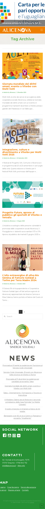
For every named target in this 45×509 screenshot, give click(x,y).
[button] (41, 30)
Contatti (25, 490)
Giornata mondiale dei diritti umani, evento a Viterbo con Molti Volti (19, 86)
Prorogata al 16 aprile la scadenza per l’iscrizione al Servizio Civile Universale (22, 366)
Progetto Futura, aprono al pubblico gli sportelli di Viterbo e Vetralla (22, 215)
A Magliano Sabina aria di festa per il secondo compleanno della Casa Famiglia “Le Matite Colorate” (22, 402)
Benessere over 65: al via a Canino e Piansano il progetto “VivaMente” (22, 417)
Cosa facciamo (13, 487)
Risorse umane (14, 490)
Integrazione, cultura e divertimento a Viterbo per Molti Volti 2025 (21, 152)
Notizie (6, 92)
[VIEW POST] (22, 66)
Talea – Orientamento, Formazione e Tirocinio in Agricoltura (22, 394)
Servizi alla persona (28, 487)
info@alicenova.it (9, 466)
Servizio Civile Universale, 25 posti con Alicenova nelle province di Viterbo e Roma (22, 373)
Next (40, 13)
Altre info (21, 466)
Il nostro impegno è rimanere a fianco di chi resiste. (22, 410)
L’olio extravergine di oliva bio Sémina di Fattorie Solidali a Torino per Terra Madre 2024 (20, 278)
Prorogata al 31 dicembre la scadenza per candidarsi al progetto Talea (22, 380)
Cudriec (32, 502)
